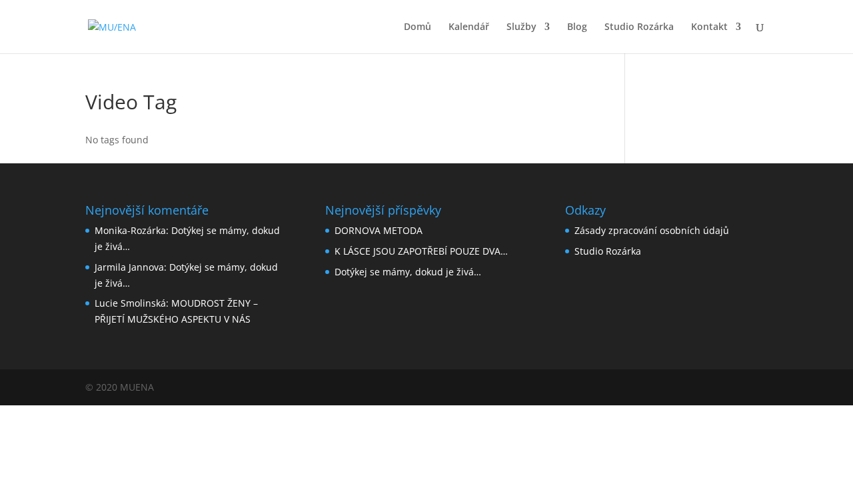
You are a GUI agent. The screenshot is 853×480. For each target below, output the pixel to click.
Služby (521, 27)
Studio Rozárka (639, 27)
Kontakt (709, 27)
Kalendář (468, 27)
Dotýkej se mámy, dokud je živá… (408, 271)
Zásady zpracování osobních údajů (651, 230)
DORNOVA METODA (379, 230)
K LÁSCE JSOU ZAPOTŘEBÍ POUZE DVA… (421, 251)
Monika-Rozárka (130, 230)
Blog (577, 27)
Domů (417, 27)
